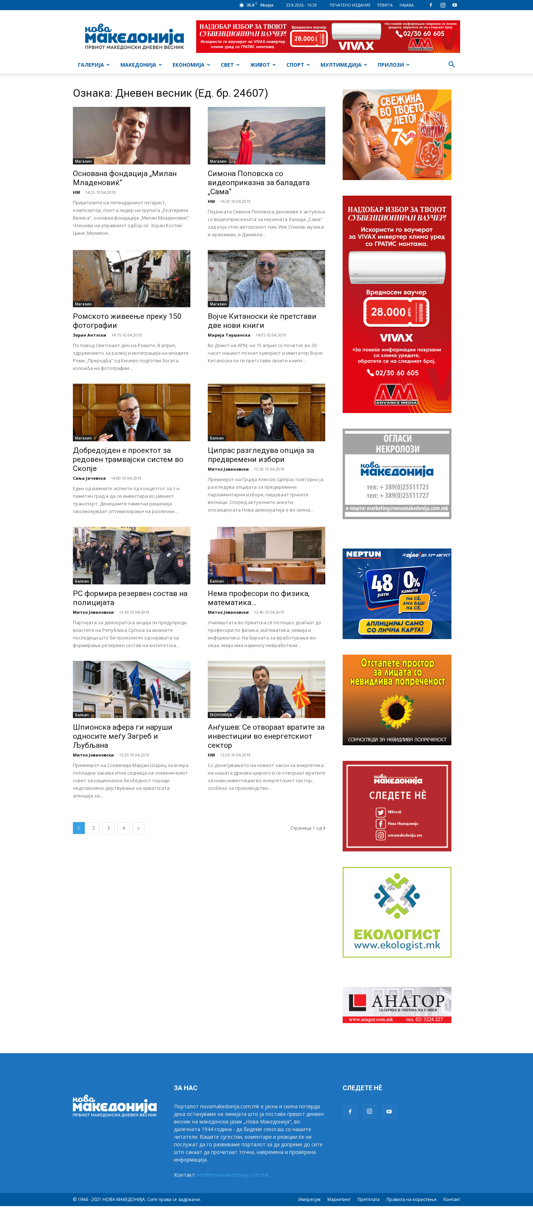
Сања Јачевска (89, 478)
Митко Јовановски (228, 469)
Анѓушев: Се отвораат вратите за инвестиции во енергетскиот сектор (266, 736)
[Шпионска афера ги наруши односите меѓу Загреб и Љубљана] (131, 689)
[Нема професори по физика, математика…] (266, 555)
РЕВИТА (385, 5)
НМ (76, 192)
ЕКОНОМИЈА (188, 64)
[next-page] (138, 828)
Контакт (451, 1199)
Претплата (369, 1199)
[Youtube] (454, 5)
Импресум (309, 1199)
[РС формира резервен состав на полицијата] (131, 555)
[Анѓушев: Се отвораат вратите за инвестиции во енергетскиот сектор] (266, 689)
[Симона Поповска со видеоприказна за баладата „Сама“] (266, 135)
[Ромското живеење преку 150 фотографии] (131, 279)
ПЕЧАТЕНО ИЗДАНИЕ (350, 5)
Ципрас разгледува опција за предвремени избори (261, 455)
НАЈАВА (407, 5)
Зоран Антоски (89, 335)
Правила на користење (412, 1199)
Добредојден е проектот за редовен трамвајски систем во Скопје (128, 459)
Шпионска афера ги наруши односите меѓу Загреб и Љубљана (123, 736)
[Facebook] (430, 5)
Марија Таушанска (229, 335)
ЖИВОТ (260, 64)
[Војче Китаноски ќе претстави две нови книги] (266, 279)
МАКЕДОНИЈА (138, 64)
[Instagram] (442, 5)
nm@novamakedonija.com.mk (233, 1174)
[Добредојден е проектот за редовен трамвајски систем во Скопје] (131, 412)
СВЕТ (227, 64)
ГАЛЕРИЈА (91, 64)
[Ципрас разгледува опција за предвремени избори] (266, 412)
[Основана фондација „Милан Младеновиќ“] (131, 135)
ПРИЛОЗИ (391, 64)
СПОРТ (295, 64)
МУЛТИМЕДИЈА (341, 64)
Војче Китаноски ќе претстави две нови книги (262, 321)
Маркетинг (339, 1199)
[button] (451, 65)
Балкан (217, 438)
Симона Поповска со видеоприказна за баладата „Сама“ (259, 182)
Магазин (83, 161)
